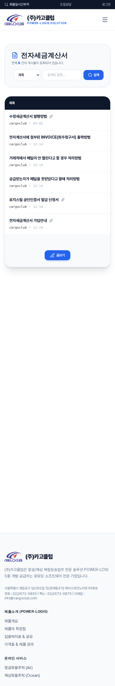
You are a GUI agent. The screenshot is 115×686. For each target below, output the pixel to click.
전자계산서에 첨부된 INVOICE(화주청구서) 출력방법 (49, 137)
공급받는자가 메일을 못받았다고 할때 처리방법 (44, 179)
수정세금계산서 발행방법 (28, 116)
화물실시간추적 (19, 4)
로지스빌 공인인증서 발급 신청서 (34, 199)
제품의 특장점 (15, 629)
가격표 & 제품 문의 (19, 644)
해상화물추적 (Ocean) (22, 675)
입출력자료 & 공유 (18, 636)
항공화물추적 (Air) (18, 667)
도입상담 (65, 4)
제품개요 (11, 621)
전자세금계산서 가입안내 (28, 220)
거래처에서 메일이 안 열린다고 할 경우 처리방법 (45, 158)
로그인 (106, 4)
